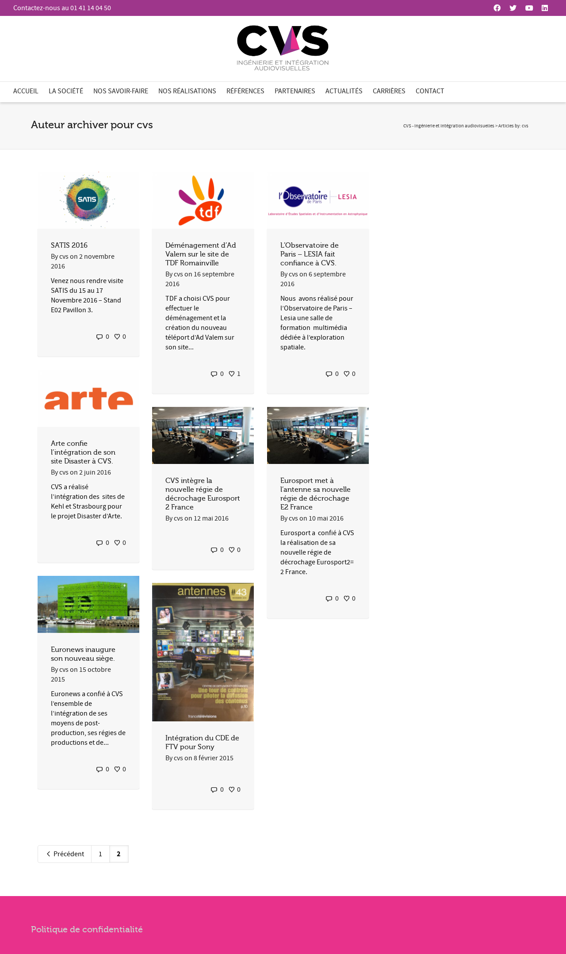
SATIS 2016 (69, 245)
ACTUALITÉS (344, 91)
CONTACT (430, 91)
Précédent (68, 854)
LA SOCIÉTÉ (66, 91)
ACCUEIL (25, 91)
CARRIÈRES (389, 91)
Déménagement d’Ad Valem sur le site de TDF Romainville (200, 254)
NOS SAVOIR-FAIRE (120, 91)
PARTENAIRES (295, 91)
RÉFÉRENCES (245, 91)
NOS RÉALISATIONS (187, 91)
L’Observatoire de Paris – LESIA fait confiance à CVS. (309, 254)
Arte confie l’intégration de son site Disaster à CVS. (83, 452)
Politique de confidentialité (87, 929)
